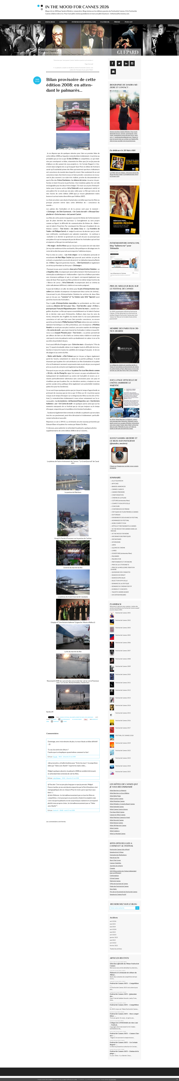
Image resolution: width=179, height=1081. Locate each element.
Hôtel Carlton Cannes (116, 798)
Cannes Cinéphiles (115, 863)
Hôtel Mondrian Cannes (117, 801)
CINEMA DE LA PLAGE (119, 498)
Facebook (104, 22)
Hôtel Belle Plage (115, 796)
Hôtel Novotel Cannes (117, 820)
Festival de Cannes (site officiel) (119, 849)
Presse (117, 22)
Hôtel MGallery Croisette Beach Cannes (122, 804)
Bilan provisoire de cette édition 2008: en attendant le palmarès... (71, 85)
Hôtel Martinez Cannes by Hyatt (120, 817)
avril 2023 (113, 935)
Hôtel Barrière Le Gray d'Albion (119, 793)
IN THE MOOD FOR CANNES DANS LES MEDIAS (124, 530)
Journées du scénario (116, 866)
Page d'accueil (89, 64)
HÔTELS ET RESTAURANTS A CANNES (124, 526)
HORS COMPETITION (119, 523)
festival (66, 717)
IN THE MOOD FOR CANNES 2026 (77, 6)
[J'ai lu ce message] (177, 1079)
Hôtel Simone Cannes (116, 823)
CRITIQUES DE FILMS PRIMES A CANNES (125, 512)
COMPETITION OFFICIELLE (121, 503)
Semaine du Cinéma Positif (118, 894)
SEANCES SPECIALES (118, 578)
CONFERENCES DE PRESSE (120, 509)
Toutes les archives (116, 949)
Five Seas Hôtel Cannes (117, 812)
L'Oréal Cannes (114, 878)
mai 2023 (113, 932)
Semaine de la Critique (116, 852)
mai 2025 (113, 924)
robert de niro (80, 717)
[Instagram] (132, 63)
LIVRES (114, 550)
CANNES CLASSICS (118, 489)
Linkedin (63, 22)
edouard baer (89, 717)
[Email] (113, 71)
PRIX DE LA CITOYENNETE (120, 564)
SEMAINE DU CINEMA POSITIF (122, 586)
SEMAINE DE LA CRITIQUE (120, 583)
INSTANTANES (116, 539)
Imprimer (56, 721)
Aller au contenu (6, 2)
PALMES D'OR (116, 559)
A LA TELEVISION (117, 481)
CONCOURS (116, 506)
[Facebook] (112, 63)
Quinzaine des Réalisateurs (118, 855)
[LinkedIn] (126, 63)
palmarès (72, 717)
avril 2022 (113, 943)
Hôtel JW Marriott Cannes (118, 825)
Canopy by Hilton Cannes (117, 815)
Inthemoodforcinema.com (84, 22)
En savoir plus (112, 1079)
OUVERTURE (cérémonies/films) (122, 553)
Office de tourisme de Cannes (119, 883)
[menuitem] (40, 21)
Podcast (128, 22)
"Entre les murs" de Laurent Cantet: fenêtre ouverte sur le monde (73, 60)
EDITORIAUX (116, 515)
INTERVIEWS (116, 542)
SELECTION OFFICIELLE (120, 580)
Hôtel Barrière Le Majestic (118, 790)
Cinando (112, 868)
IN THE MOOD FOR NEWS (120, 533)
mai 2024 (113, 926)
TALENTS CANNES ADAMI (120, 592)
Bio (39, 22)
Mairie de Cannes (115, 881)
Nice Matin (113, 889)
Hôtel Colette (114, 828)
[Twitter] (119, 63)
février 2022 (114, 945)
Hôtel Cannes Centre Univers (119, 809)
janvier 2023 (114, 937)
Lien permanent (65, 719)
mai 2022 (113, 940)
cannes (62, 717)
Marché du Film (114, 857)
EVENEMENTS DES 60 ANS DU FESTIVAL (125, 517)
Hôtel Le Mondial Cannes (117, 833)
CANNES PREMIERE (118, 492)
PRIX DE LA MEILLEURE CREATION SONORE (123, 568)
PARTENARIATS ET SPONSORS (122, 562)
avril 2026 (113, 921)
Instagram (50, 22)
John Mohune (57, 778)
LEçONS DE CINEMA (118, 547)
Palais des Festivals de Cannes (119, 886)
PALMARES (53, 719)
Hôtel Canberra (114, 831)
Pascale (55, 756)
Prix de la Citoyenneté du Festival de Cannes (123, 892)
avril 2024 (113, 929)
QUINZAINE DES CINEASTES (121, 572)
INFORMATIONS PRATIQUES (121, 536)
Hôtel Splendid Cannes (117, 806)
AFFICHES (115, 483)
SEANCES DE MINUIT (118, 575)
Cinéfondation (114, 875)
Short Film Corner (115, 860)
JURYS (114, 545)
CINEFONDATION (118, 495)
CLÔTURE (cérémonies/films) (121, 500)
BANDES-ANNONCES (119, 486)
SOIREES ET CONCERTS (119, 589)
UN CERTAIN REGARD (119, 595)
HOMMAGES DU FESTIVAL (120, 520)
